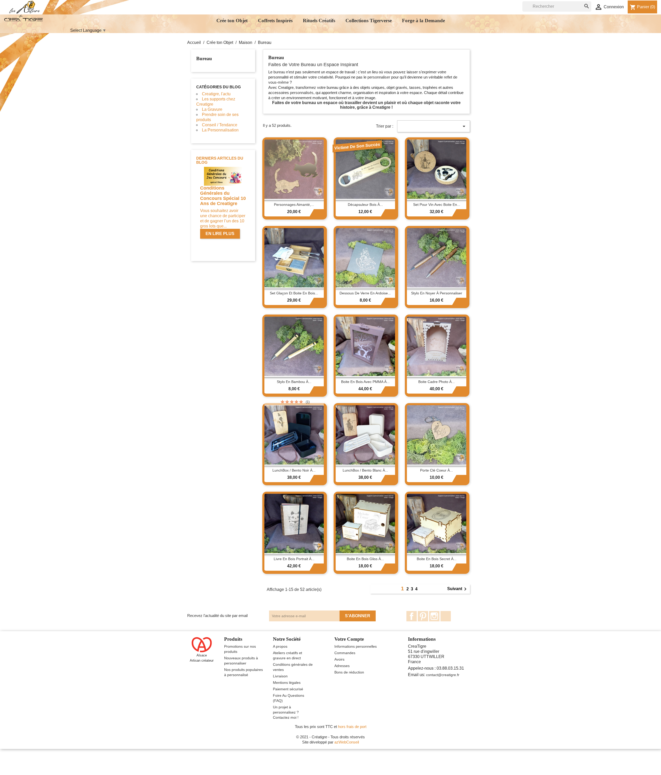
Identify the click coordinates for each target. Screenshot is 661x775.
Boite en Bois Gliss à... (365, 559)
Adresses (342, 666)
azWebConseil (346, 742)
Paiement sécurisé (288, 689)
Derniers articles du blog (219, 160)
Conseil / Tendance (219, 125)
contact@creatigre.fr (442, 675)
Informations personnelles (355, 646)
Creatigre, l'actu (216, 94)
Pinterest (423, 616)
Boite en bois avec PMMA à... (365, 382)
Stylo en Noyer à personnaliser (436, 293)
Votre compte (349, 639)
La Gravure (212, 109)
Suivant (457, 589)
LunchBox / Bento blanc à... (365, 470)
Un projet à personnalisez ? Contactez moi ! (286, 712)
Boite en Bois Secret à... (437, 559)
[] (581, 1)
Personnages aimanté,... (294, 204)
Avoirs (339, 659)
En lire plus (220, 233)
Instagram (434, 616)
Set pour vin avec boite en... (436, 204)
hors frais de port (352, 726)
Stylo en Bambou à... (294, 382)
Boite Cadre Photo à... (436, 382)
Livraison (280, 676)
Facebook (411, 616)
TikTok (445, 616)
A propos (280, 646)
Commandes (344, 653)
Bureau (204, 58)
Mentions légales (287, 682)
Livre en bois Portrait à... (294, 559)
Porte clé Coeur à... (436, 470)
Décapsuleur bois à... (365, 204)
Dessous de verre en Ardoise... (365, 293)
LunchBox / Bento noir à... (294, 470)
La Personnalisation (220, 130)
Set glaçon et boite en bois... (294, 293)
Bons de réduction (349, 672)
